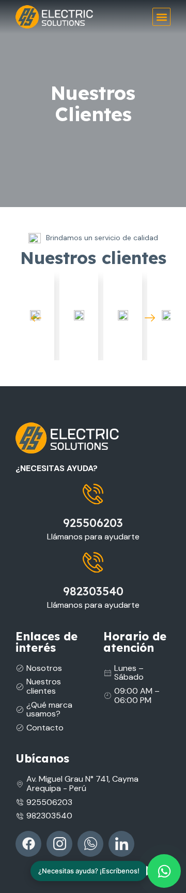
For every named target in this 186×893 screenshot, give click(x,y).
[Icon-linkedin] (121, 844)
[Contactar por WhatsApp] (164, 871)
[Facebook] (28, 844)
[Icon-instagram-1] (59, 844)
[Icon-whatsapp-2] (90, 844)
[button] (161, 17)
